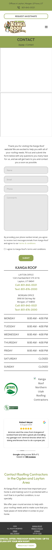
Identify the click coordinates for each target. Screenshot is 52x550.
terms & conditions (27, 243)
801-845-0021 (28, 7)
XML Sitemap (14, 533)
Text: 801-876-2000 (26, 289)
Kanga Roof (37, 526)
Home (21, 44)
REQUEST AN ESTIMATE (26, 16)
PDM (40, 533)
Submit (26, 258)
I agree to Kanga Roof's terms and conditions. (26, 249)
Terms (15, 531)
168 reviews (30, 457)
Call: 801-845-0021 (26, 284)
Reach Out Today (26, 545)
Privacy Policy (37, 529)
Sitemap (37, 531)
